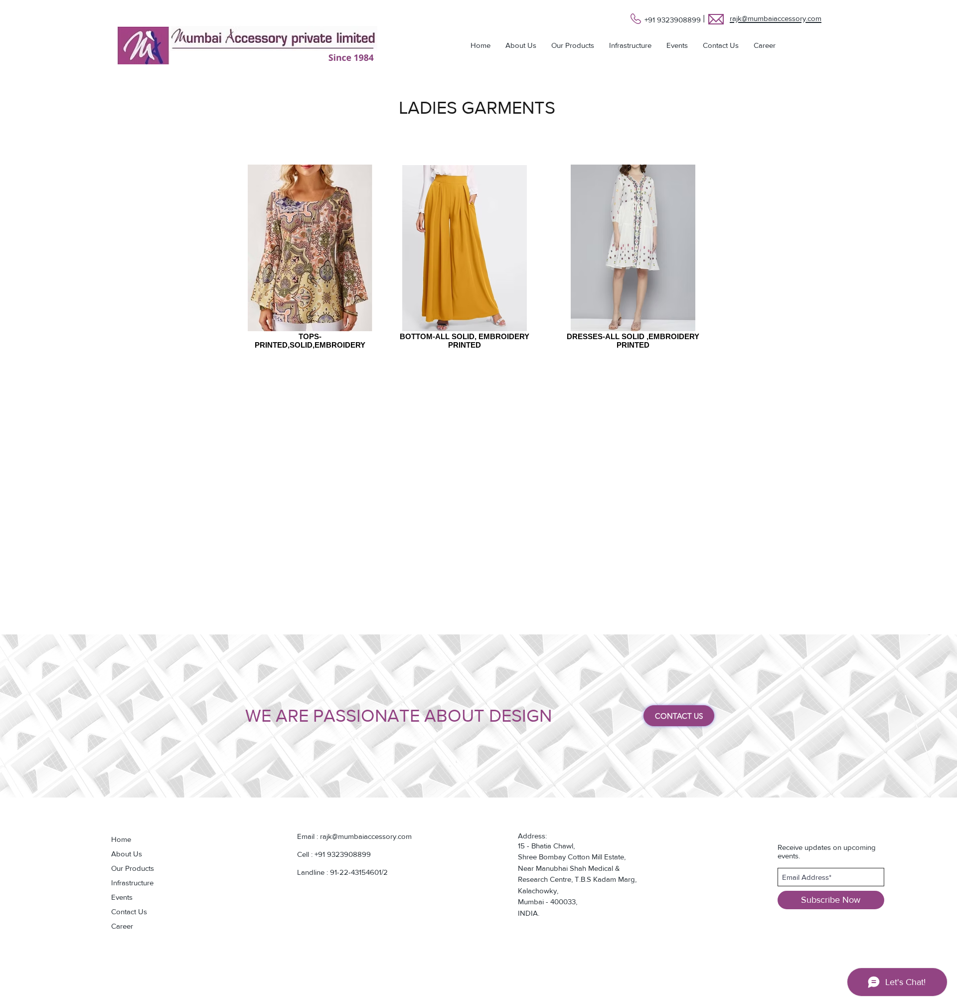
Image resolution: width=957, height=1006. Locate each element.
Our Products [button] (132, 868)
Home (121, 839)
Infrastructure (132, 882)
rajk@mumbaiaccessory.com (366, 836)
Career (122, 926)
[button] (573, 45)
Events (122, 897)
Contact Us (129, 911)
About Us (126, 853)
